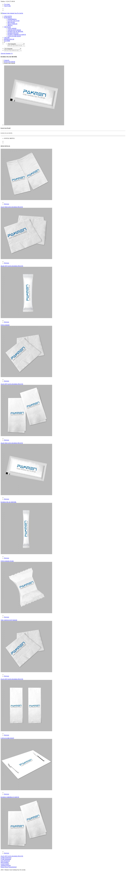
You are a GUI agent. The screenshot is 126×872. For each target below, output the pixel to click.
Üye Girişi (7, 4)
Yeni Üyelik (7, 6)
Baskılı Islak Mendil (9, 61)
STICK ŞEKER (12, 28)
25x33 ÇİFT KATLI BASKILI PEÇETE (12, 679)
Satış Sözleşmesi (5, 860)
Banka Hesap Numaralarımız (8, 867)
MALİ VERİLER (12, 24)
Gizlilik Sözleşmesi (6, 857)
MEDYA (10, 25)
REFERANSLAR (9, 39)
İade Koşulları (4, 862)
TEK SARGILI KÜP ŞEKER (9, 620)
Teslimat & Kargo (5, 865)
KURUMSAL (8, 17)
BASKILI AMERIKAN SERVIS (17, 34)
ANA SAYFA (8, 16)
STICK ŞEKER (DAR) (7, 561)
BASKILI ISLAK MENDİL (8, 502)
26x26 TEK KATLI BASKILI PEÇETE (12, 443)
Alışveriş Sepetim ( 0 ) (7, 53)
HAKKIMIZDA (12, 19)
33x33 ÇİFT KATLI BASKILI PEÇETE (12, 384)
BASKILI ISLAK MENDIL (15, 31)
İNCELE (6, 204)
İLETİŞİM (7, 40)
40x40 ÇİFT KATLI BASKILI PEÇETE (12, 266)
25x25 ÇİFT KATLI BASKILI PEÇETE (12, 856)
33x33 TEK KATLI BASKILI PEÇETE (12, 207)
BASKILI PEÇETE (13, 33)
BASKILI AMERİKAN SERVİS (10, 797)
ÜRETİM (6, 37)
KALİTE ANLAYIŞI (13, 20)
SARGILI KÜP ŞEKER (14, 30)
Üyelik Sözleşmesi (6, 859)
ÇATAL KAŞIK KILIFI (14, 36)
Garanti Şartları (5, 864)
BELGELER (11, 22)
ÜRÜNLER (7, 27)
